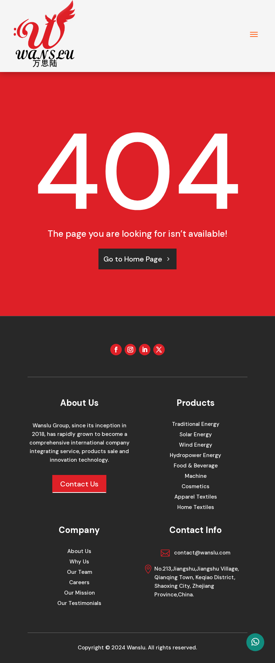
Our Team (79, 573)
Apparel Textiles (195, 497)
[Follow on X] (159, 349)
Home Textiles (195, 508)
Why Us (79, 562)
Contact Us (79, 484)
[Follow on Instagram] (130, 349)
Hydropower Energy (195, 456)
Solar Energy (195, 435)
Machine (196, 477)
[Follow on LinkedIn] (144, 349)
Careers (79, 583)
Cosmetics (195, 487)
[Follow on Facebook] (116, 349)
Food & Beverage (196, 466)
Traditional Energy (195, 425)
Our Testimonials (79, 604)
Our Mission (79, 593)
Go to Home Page (132, 259)
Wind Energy (195, 445)
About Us (79, 552)
